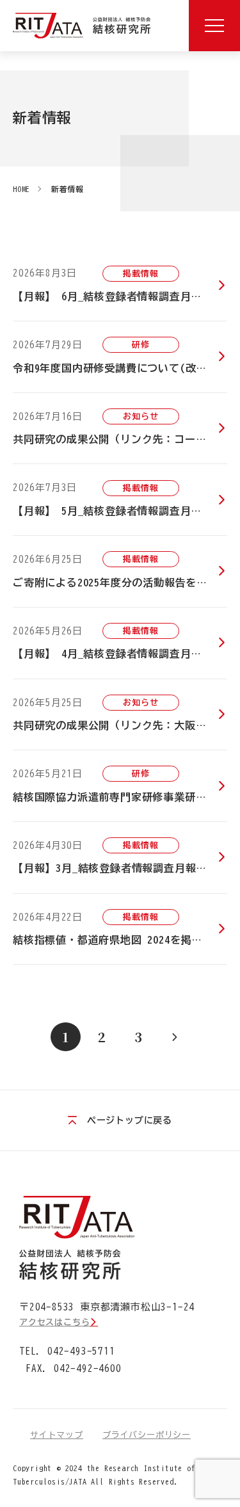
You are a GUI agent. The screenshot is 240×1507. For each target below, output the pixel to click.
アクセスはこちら (54, 1322)
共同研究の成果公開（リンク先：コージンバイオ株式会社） (120, 439)
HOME (21, 189)
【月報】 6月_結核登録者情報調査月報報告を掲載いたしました (120, 296)
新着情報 (67, 189)
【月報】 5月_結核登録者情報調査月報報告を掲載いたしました (120, 511)
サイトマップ (56, 1435)
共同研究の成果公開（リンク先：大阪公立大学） (120, 725)
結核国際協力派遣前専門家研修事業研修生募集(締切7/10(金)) (120, 797)
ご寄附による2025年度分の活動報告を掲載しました (120, 582)
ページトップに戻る (129, 1120)
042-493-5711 (81, 1351)
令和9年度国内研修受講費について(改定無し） (120, 368)
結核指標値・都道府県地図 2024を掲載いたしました (120, 940)
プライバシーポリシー (146, 1435)
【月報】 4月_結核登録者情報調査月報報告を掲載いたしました (120, 654)
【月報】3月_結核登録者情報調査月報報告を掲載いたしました (120, 868)
